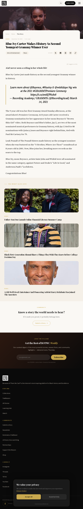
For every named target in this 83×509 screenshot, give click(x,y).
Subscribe (70, 3)
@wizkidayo (61, 87)
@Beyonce (35, 87)
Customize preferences (41, 504)
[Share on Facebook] (60, 53)
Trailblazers (6, 398)
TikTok (5, 477)
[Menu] (79, 3)
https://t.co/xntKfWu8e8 (43, 94)
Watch (5, 413)
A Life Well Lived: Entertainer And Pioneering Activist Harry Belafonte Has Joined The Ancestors (39, 293)
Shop (4, 455)
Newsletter (6, 430)
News (13, 34)
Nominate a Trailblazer (10, 435)
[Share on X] (55, 53)
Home (7, 34)
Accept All (28, 497)
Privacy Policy (22, 491)
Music (25, 53)
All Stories (6, 403)
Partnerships (7, 445)
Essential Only (54, 497)
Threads (5, 472)
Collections (6, 393)
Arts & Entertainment (13, 53)
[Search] (61, 3)
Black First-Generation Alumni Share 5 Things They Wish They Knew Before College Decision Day (41, 255)
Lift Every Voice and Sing (11, 440)
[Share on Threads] (65, 53)
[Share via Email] (70, 53)
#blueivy (47, 87)
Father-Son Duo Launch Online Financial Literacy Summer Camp (33, 219)
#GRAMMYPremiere (44, 91)
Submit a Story (41, 323)
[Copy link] (75, 53)
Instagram (6, 467)
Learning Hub (7, 408)
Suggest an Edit (73, 64)
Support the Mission (9, 450)
